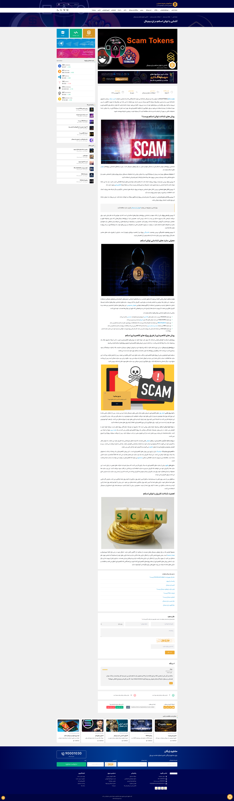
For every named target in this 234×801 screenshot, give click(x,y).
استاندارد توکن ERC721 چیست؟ (71, 736)
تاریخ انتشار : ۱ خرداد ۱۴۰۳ (172, 733)
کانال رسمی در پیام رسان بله (130, 786)
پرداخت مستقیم (81, 784)
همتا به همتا (171, 555)
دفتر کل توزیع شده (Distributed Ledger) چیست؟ (162, 577)
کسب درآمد (112, 99)
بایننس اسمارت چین (152, 326)
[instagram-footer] (159, 788)
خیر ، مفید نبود (110, 707)
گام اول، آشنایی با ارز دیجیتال (145, 736)
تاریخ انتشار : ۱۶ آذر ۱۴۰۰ (75, 733)
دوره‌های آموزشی (164, 10)
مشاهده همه (59, 60)
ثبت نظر (170, 652)
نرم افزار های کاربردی (131, 781)
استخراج (140, 458)
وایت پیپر (113, 430)
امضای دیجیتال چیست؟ (169, 597)
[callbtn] (3, 798)
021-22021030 (161, 779)
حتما (117, 404)
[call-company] (67, 10)
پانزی (167, 465)
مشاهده (174, 741)
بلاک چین (146, 317)
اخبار (125, 10)
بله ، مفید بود (119, 707)
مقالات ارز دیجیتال (166, 17)
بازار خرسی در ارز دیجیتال (169, 601)
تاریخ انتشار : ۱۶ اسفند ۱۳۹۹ (148, 733)
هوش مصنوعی (131, 305)
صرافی (148, 441)
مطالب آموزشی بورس (111, 776)
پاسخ (171, 683)
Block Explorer (162, 323)
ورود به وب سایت (81, 776)
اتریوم (141, 320)
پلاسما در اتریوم (171, 581)
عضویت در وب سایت (80, 779)
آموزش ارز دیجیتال (136, 208)
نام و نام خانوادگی (173, 760)
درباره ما (94, 10)
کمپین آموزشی (105, 10)
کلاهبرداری (118, 185)
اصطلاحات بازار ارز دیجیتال (155, 17)
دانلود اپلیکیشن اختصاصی (130, 779)
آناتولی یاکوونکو (123, 736)
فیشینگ (158, 451)
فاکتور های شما (81, 781)
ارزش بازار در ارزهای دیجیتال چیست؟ (166, 589)
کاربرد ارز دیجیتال (170, 585)
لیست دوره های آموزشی (110, 779)
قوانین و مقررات (132, 784)
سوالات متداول (133, 776)
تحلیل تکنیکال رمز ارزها (111, 784)
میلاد (171, 669)
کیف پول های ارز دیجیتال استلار (96, 736)
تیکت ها (83, 786)
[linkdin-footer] (156, 788)
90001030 (73, 754)
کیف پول (161, 413)
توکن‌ (102, 167)
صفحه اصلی (174, 10)
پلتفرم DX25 (173, 736)
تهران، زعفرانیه (162, 776)
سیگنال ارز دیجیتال (133, 10)
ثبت (85, 760)
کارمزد (151, 447)
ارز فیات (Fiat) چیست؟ (169, 593)
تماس (99, 10)
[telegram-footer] (165, 788)
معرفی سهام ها (112, 781)
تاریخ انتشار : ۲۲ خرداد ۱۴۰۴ (123, 733)
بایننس (129, 317)
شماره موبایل (144, 760)
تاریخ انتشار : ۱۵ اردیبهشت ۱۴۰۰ (98, 733)
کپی (128, 707)
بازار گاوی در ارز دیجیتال (169, 605)
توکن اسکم (171, 99)
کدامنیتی (115, 760)
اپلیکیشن (113, 10)
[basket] (64, 10)
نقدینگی (146, 232)
